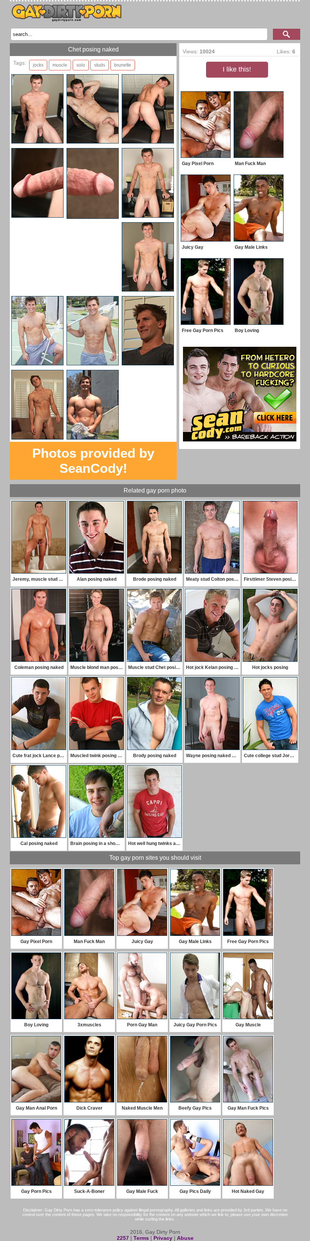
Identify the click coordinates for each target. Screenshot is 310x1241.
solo (80, 65)
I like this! (237, 69)
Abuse (185, 1238)
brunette (122, 65)
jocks (38, 65)
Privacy (162, 1238)
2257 (123, 1238)
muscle (60, 65)
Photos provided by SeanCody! (93, 461)
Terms (141, 1238)
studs (99, 65)
